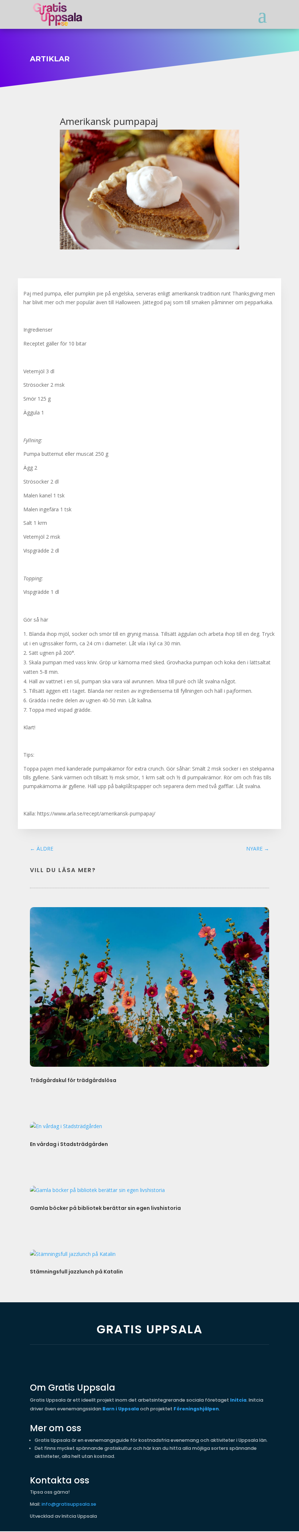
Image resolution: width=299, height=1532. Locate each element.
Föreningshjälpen (196, 1409)
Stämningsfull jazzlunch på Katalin (76, 1271)
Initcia (238, 1400)
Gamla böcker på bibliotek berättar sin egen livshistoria (105, 1208)
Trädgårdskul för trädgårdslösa (73, 1080)
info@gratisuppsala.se (69, 1504)
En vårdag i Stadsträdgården (69, 1144)
